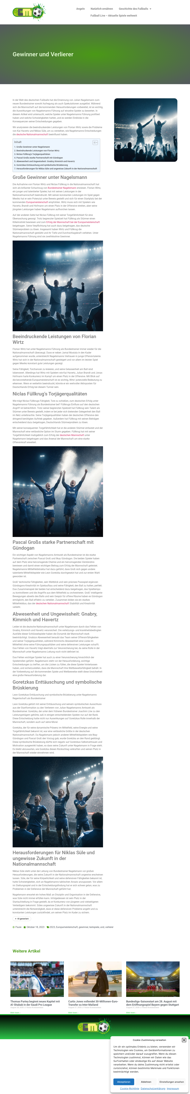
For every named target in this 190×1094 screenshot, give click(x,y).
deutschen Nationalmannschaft (52, 603)
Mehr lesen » (15, 1013)
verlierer (109, 927)
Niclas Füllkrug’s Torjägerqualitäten (33, 154)
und (102, 927)
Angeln (80, 8)
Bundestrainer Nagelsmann (62, 187)
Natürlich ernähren (102, 8)
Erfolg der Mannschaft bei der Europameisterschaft (73, 222)
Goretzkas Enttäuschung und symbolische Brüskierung (42, 165)
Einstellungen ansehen (172, 1081)
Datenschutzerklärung (153, 1088)
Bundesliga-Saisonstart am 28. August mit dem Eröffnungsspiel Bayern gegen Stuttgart (152, 1003)
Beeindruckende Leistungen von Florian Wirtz (37, 150)
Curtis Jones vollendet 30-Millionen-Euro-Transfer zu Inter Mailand (93, 1003)
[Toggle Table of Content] (93, 142)
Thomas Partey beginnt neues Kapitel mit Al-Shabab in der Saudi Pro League (35, 1003)
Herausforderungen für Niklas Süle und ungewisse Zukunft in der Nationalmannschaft (56, 168)
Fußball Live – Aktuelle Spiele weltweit (114, 15)
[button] (184, 1040)
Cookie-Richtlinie (129, 1088)
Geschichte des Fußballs (133, 8)
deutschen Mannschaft (72, 435)
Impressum (173, 1088)
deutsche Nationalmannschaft (32, 134)
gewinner (83, 927)
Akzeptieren (123, 1081)
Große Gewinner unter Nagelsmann (33, 147)
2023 (52, 927)
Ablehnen (146, 1081)
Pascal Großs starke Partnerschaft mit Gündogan (39, 158)
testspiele (94, 927)
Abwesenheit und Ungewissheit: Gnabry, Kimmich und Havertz (45, 161)
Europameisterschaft (37, 202)
